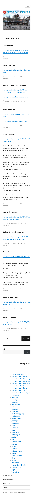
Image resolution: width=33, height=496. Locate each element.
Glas (13, 407)
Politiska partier (17, 451)
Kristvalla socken (10, 252)
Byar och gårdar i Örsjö (19, 388)
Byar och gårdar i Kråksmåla (21, 381)
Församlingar (6, 103)
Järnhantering (16, 418)
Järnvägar (15, 421)
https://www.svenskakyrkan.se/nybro (15, 97)
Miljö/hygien (16, 435)
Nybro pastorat (9, 110)
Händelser (15, 409)
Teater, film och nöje (19, 465)
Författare (15, 402)
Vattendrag (15, 472)
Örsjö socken (8, 46)
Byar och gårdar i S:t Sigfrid (21, 393)
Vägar (13, 470)
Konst (14, 425)
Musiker (14, 439)
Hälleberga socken (10, 297)
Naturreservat (16, 442)
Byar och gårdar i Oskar (19, 390)
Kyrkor (14, 430)
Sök (4, 349)
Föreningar (15, 397)
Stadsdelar (15, 463)
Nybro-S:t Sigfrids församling (14, 85)
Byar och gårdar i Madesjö (20, 386)
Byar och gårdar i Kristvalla (21, 383)
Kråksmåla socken (10, 212)
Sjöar (13, 458)
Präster (14, 453)
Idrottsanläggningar (18, 414)
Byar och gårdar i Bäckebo (20, 376)
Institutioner (16, 416)
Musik (14, 437)
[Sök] (27, 352)
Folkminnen (7, 483)
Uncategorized (16, 467)
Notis (25, 57)
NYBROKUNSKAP (7, 493)
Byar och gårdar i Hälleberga (21, 379)
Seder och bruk (17, 456)
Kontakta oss (7, 487)
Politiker (14, 449)
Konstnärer (15, 428)
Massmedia (15, 432)
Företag (14, 400)
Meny (28, 6)
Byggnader (15, 395)
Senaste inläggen (8, 479)
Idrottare (15, 411)
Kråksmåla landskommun (13, 232)
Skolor (14, 460)
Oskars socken (9, 65)
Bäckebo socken (9, 317)
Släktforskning (7, 475)
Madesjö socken (9, 134)
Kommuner (6, 58)
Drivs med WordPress (19, 493)
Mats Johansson (9, 57)
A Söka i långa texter (18, 374)
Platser (14, 446)
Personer (15, 444)
